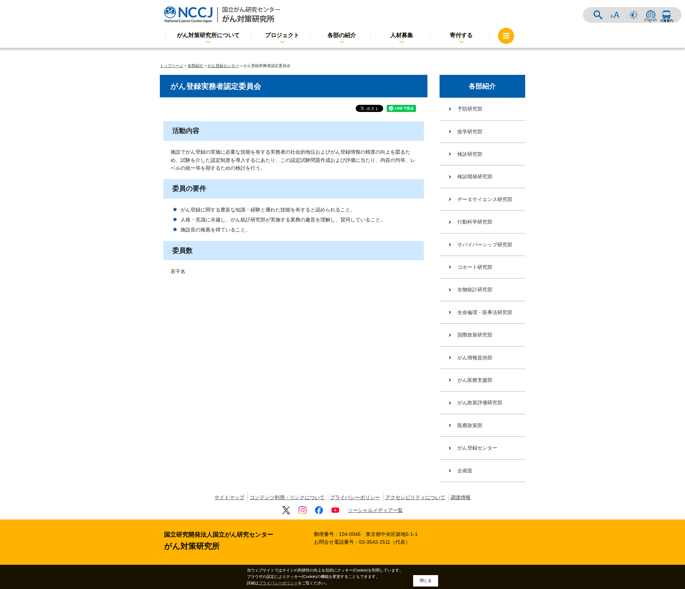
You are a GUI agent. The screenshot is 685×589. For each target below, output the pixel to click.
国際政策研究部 (474, 335)
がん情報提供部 (474, 357)
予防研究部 (469, 109)
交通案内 (666, 15)
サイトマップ (229, 497)
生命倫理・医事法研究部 (484, 312)
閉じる (426, 580)
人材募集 (401, 35)
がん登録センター (223, 65)
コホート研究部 (474, 267)
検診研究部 (469, 154)
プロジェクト (282, 35)
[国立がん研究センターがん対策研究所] (222, 14)
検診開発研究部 (474, 176)
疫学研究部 (469, 131)
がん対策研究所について (208, 35)
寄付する (461, 35)
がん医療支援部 (474, 380)
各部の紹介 (342, 35)
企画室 (464, 470)
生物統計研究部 (474, 289)
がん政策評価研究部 (479, 402)
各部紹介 (195, 65)
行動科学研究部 (474, 222)
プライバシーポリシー (355, 497)
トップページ (171, 65)
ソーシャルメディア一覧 (375, 510)
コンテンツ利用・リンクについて (287, 497)
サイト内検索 (598, 15)
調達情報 (461, 497)
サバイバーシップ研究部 (484, 244)
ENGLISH (651, 15)
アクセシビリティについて (415, 497)
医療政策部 (469, 425)
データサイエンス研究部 (484, 199)
